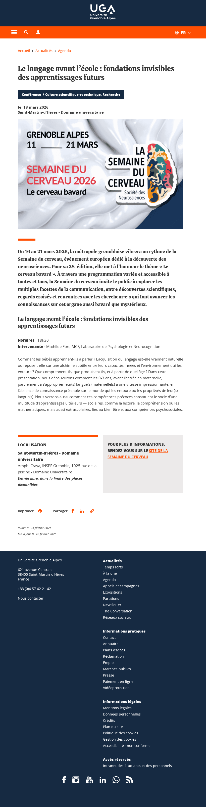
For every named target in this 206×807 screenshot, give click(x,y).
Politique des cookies (120, 733)
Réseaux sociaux (117, 617)
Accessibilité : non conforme (126, 745)
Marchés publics (117, 668)
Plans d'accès (114, 650)
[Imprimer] (40, 511)
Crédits (109, 720)
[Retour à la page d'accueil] (103, 13)
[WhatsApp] (116, 781)
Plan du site (113, 726)
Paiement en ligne (118, 681)
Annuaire (111, 643)
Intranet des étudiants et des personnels (137, 765)
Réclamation (113, 656)
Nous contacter (30, 598)
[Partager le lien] (92, 511)
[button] (26, 32)
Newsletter (112, 604)
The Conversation (117, 611)
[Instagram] (75, 781)
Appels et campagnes (121, 586)
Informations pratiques (124, 631)
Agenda (109, 579)
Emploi (109, 662)
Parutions (111, 598)
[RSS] (129, 781)
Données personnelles (122, 714)
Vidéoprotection (116, 687)
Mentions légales (117, 707)
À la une (110, 573)
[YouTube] (89, 781)
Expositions (112, 592)
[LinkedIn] (102, 781)
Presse (108, 675)
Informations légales (122, 701)
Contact (109, 637)
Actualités (112, 560)
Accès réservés (117, 759)
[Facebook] (64, 781)
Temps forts (113, 567)
